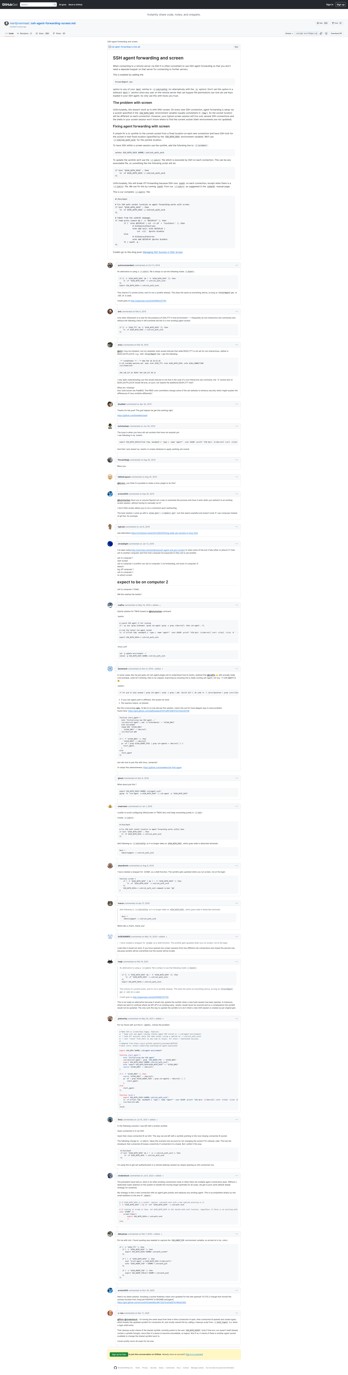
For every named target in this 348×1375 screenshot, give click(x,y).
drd (119, 311)
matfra (121, 605)
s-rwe (120, 1313)
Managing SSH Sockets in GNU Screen (163, 252)
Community (170, 1368)
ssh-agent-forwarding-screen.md (53, 23)
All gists (62, 4)
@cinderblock (130, 1319)
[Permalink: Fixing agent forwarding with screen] (111, 126)
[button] (321, 33)
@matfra (211, 675)
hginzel (121, 527)
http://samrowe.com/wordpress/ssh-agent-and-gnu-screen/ (158, 550)
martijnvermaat (19, 23)
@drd (119, 351)
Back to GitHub (75, 4)
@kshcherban (123, 500)
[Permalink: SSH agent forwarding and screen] (111, 58)
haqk (120, 961)
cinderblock (123, 1175)
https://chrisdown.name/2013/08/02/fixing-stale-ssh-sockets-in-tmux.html (164, 533)
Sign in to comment (194, 1354)
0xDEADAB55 (124, 936)
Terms (137, 1368)
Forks (60, 33)
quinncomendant (126, 265)
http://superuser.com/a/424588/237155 (148, 301)
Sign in (329, 4)
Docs (179, 1368)
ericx (120, 345)
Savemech (123, 669)
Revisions (25, 33)
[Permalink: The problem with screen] (111, 103)
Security (153, 1368)
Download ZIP (336, 33)
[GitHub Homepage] (115, 1368)
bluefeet (121, 404)
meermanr (123, 806)
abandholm (123, 865)
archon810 (123, 494)
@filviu (120, 1319)
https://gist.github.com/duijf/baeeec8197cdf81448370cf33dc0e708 (158, 711)
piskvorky (122, 1018)
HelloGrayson (124, 477)
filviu (120, 1119)
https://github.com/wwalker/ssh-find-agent (162, 767)
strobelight (123, 544)
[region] (174, 154)
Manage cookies (197, 1368)
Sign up (341, 4)
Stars (44, 33)
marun (121, 903)
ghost (120, 778)
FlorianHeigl (123, 460)
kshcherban (123, 426)
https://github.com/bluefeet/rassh (132, 415)
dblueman (122, 1234)
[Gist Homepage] (10, 4)
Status (161, 1368)
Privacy (145, 1368)
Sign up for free (119, 1354)
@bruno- (121, 483)
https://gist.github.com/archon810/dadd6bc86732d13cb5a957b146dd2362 (151, 1302)
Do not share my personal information (220, 1368)
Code (11, 33)
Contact (186, 1368)
